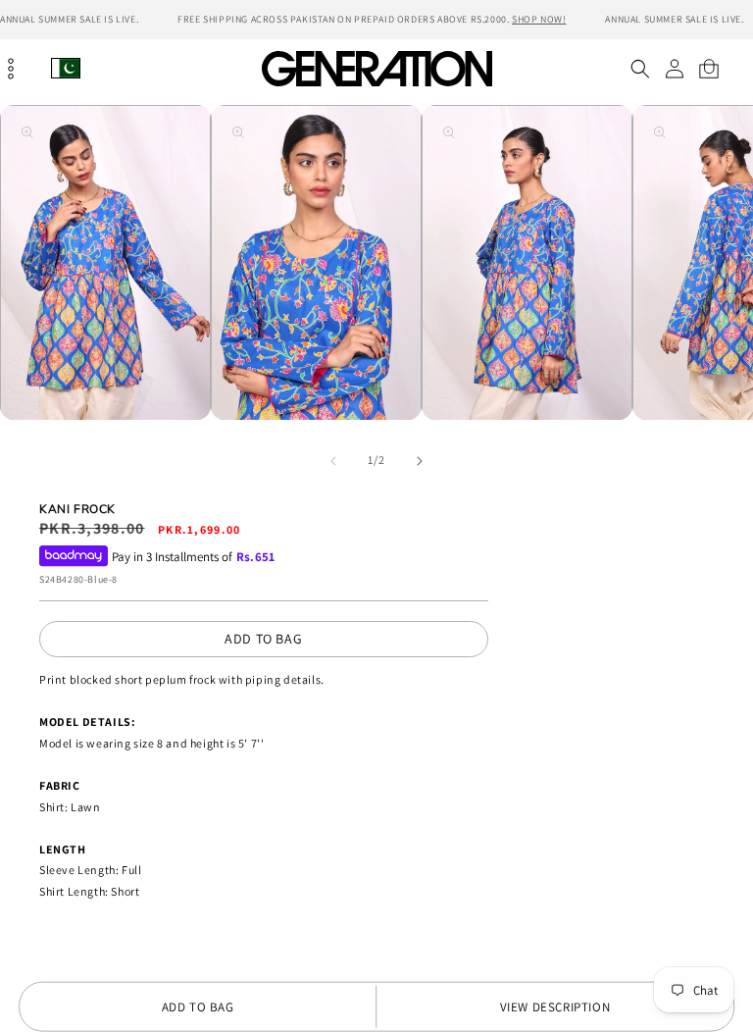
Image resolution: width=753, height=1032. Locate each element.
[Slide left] (333, 461)
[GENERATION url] (376, 68)
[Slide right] (419, 461)
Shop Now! (539, 19)
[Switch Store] (65, 68)
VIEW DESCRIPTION (555, 1007)
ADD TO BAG (263, 638)
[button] (640, 68)
